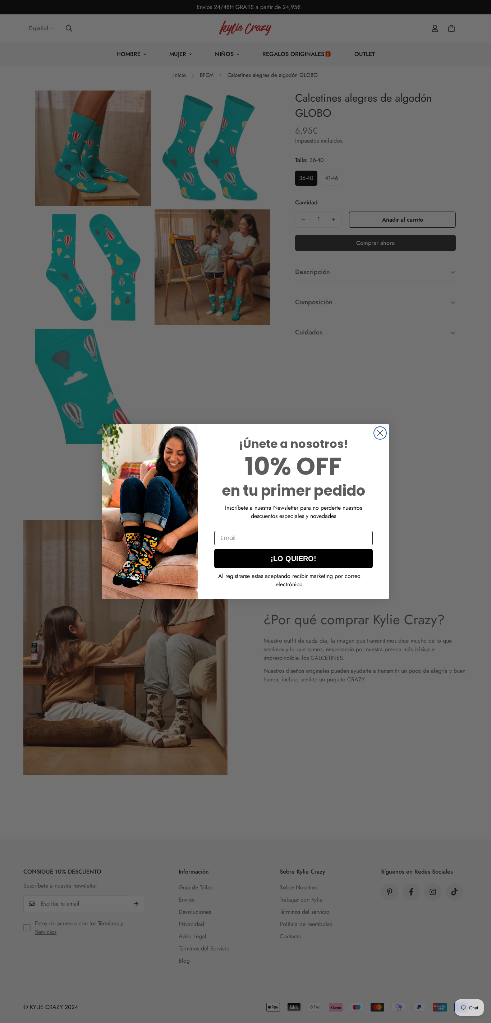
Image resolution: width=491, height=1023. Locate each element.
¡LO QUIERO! (293, 559)
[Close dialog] (380, 433)
